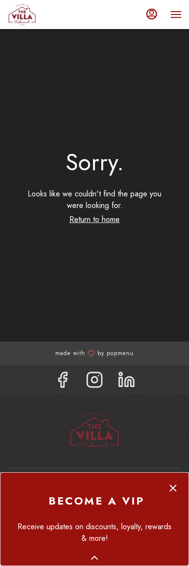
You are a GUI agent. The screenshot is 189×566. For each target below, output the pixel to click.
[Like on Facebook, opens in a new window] (62, 382)
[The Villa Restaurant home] (50, 14)
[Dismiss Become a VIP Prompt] (173, 488)
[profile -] (152, 14)
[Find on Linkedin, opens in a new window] (126, 382)
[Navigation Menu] (176, 14)
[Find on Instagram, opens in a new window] (94, 382)
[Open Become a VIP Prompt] (94, 558)
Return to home (94, 219)
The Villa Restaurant (94, 431)
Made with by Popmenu (70, 352)
